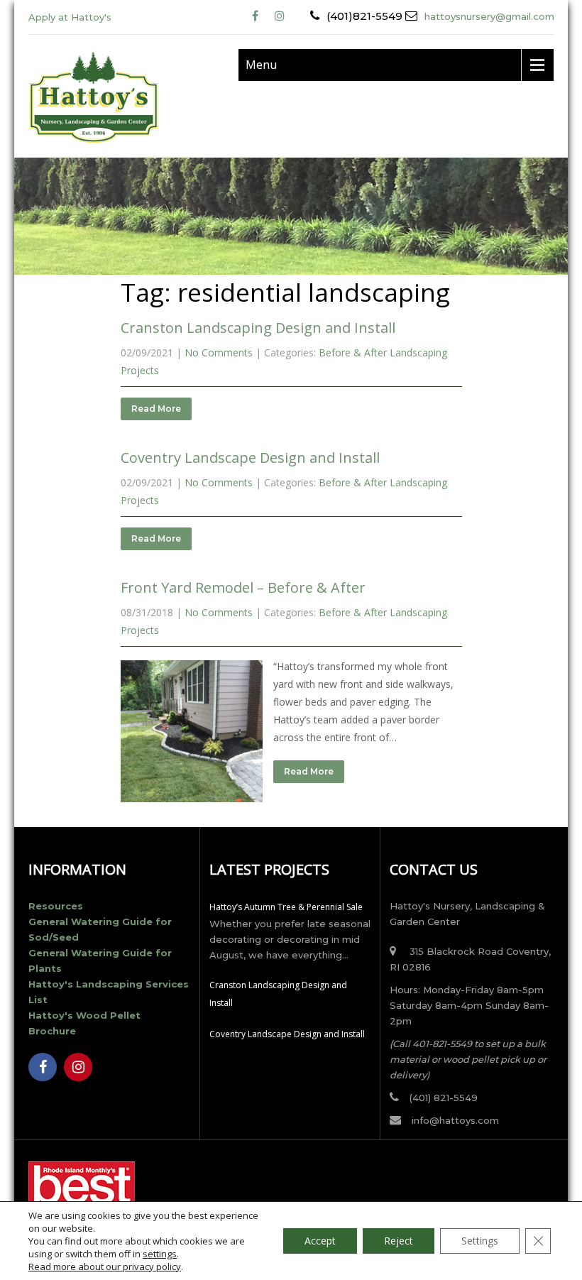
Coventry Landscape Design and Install (250, 457)
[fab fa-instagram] (280, 16)
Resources (55, 906)
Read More (156, 408)
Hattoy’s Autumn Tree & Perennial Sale (286, 907)
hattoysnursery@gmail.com (489, 16)
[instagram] (78, 1067)
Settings (479, 1240)
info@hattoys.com (455, 1120)
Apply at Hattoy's (69, 17)
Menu (261, 64)
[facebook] (255, 16)
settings (160, 1253)
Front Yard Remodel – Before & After (243, 587)
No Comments (219, 352)
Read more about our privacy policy (104, 1266)
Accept (320, 1240)
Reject (398, 1240)
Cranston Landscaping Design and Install (258, 327)
